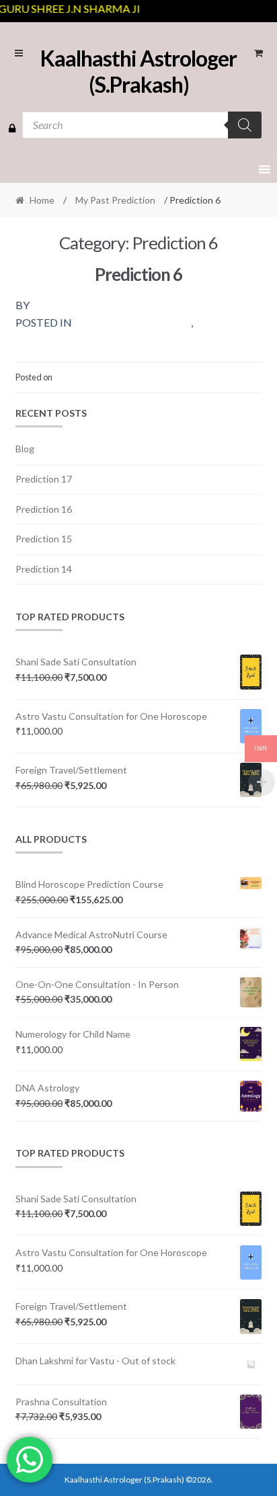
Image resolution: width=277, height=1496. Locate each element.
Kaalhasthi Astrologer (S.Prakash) (138, 71)
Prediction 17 (43, 479)
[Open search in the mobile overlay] (142, 125)
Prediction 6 (138, 274)
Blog (24, 448)
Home (42, 200)
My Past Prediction (115, 200)
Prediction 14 (43, 569)
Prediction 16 (43, 509)
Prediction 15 (43, 538)
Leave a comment (229, 377)
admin (53, 304)
